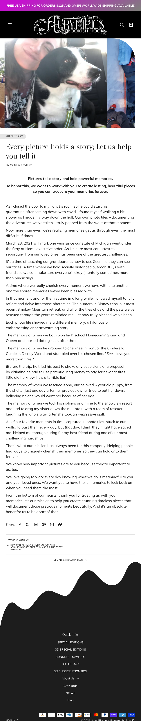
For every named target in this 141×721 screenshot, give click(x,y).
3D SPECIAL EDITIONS (70, 649)
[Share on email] (52, 524)
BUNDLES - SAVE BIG (70, 657)
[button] (122, 25)
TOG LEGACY (70, 664)
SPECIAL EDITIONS (70, 642)
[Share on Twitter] (28, 524)
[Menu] (10, 25)
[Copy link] (60, 524)
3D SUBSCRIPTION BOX (70, 671)
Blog (70, 700)
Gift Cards (70, 686)
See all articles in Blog (69, 560)
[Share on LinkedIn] (36, 524)
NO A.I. (70, 693)
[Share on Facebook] (20, 524)
